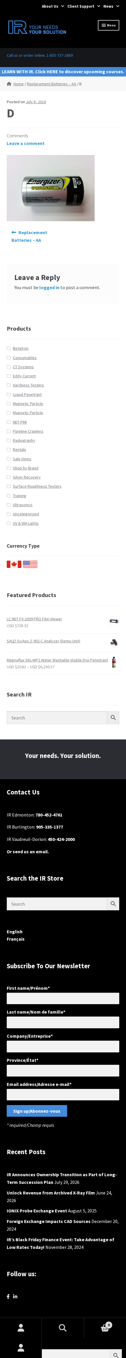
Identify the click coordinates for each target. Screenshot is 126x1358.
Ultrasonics (23, 504)
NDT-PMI (20, 422)
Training (19, 495)
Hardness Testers (28, 385)
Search (63, 1328)
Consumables (25, 357)
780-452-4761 (48, 815)
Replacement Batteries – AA (51, 83)
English (15, 931)
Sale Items (22, 458)
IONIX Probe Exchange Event (37, 1211)
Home (18, 83)
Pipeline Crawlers (28, 431)
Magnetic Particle (28, 403)
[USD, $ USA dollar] (30, 566)
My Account (21, 1348)
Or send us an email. (28, 851)
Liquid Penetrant (27, 394)
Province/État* (22, 1060)
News (108, 6)
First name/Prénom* (28, 988)
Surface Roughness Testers (37, 486)
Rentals (19, 449)
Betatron (20, 348)
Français (16, 939)
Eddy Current (24, 376)
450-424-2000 (61, 839)
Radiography (24, 440)
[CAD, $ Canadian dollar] (14, 566)
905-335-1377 (49, 827)
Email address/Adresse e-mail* (39, 1084)
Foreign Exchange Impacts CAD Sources (49, 1221)
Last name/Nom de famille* (36, 1012)
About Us (50, 6)
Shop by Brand (25, 468)
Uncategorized (26, 513)
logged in (49, 287)
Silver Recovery (27, 477)
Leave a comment (26, 143)
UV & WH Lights (26, 523)
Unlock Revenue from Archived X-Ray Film (51, 1193)
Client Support (80, 6)
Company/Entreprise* (30, 1036)
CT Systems (23, 366)
